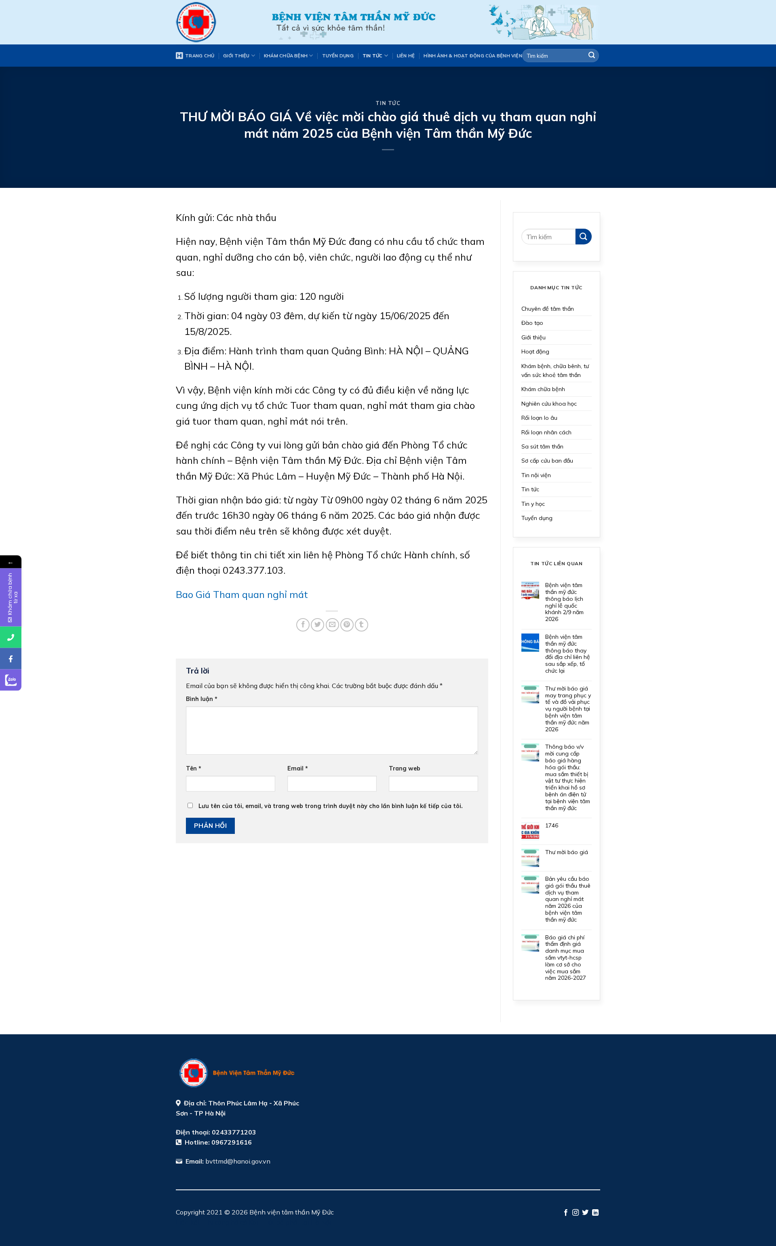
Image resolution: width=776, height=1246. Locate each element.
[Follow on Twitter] (585, 1213)
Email (297, 768)
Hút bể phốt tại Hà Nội (297, 1222)
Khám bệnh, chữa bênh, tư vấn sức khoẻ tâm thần (555, 370)
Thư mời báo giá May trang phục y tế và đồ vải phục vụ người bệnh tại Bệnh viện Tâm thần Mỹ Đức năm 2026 (568, 709)
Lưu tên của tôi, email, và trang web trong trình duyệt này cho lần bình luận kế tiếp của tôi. (330, 806)
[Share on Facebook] (303, 624)
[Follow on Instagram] (575, 1213)
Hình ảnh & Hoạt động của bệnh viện (473, 56)
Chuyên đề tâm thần (547, 308)
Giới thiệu (236, 56)
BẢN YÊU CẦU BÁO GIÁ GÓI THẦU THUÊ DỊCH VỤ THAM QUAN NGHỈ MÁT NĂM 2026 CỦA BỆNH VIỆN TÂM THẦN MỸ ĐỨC (567, 899)
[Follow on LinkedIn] (595, 1213)
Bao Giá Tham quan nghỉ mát (242, 594)
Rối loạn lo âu (539, 417)
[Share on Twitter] (317, 624)
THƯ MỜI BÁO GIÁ (566, 852)
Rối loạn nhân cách (546, 432)
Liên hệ (406, 56)
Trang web (404, 768)
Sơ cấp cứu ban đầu (547, 460)
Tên (193, 768)
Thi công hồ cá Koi (230, 1222)
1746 (551, 825)
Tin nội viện (536, 475)
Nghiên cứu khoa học (549, 403)
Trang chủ (199, 56)
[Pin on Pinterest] (347, 624)
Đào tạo (532, 322)
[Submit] (592, 56)
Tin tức (373, 56)
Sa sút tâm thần (542, 446)
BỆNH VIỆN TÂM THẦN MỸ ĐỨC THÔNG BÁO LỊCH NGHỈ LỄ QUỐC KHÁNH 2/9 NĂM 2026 (564, 602)
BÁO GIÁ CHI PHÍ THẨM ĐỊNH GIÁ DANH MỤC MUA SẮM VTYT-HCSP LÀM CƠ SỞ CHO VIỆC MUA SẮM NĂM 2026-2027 (565, 958)
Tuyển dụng (338, 56)
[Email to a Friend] (332, 624)
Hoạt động (535, 351)
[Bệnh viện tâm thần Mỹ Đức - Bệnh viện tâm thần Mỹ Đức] (216, 22)
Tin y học (533, 503)
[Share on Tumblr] (361, 624)
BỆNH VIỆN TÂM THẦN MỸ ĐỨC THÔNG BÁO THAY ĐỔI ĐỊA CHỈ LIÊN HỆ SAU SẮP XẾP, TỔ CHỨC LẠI (567, 654)
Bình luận (201, 699)
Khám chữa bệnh (286, 56)
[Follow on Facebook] (565, 1213)
